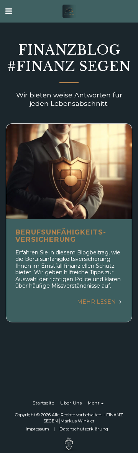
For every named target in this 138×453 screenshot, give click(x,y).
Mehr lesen (97, 301)
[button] (8, 11)
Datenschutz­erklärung (83, 429)
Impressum (37, 429)
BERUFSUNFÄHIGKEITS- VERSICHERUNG (60, 235)
